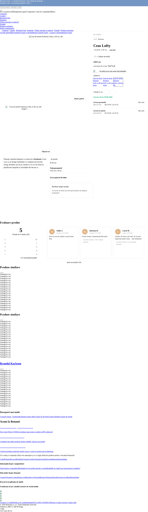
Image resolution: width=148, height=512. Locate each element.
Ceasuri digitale (54, 417)
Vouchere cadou (11, 477)
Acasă (2, 33)
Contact (3, 477)
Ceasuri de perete (66, 417)
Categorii (8, 33)
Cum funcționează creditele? (70, 468)
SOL (35, 503)
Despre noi (21, 477)
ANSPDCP (46, 503)
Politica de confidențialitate (23, 503)
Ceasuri (45, 33)
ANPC (39, 503)
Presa (55, 477)
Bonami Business (46, 477)
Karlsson (22, 417)
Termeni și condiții (7, 503)
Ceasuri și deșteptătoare (28, 33)
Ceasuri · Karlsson (12, 417)
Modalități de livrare (25, 468)
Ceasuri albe (30, 417)
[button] (113, 92)
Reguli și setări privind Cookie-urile (63, 503)
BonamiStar (74, 477)
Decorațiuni (15, 33)
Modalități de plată (53, 468)
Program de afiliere (63, 477)
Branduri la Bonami (32, 477)
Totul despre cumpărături (9, 468)
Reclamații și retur (39, 468)
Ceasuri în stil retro (41, 417)
